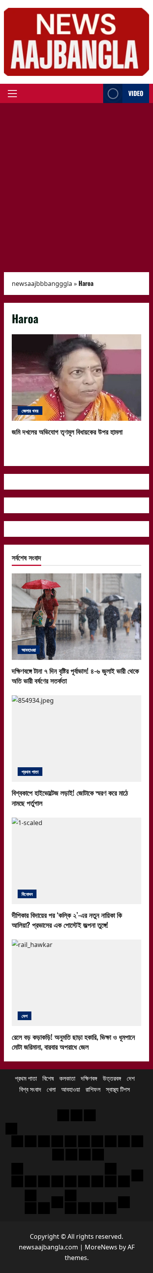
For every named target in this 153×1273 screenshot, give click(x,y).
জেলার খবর (30, 410)
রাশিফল (93, 1089)
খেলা (51, 1089)
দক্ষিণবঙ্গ (89, 1078)
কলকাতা (67, 1078)
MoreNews (101, 1247)
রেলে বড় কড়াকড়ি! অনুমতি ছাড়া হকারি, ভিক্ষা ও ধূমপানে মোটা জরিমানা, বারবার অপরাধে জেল (73, 1042)
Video (135, 93)
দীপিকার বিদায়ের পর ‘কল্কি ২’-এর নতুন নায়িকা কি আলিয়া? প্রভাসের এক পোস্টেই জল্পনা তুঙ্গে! (67, 920)
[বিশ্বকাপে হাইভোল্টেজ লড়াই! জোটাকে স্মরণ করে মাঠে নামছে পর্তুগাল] (76, 738)
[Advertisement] (76, 183)
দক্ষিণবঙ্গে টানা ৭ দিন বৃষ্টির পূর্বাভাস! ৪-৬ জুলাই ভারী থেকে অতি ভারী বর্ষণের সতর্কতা (75, 675)
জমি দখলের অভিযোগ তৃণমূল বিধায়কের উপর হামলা (76, 377)
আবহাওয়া (29, 649)
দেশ (24, 1015)
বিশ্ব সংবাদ (30, 1089)
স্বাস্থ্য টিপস (118, 1089)
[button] (12, 93)
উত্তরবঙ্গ (112, 1078)
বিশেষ (48, 1078)
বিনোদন (27, 893)
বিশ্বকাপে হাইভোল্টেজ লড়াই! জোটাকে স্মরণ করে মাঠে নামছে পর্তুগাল (70, 797)
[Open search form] (95, 93)
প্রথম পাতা (30, 771)
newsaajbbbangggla (42, 283)
